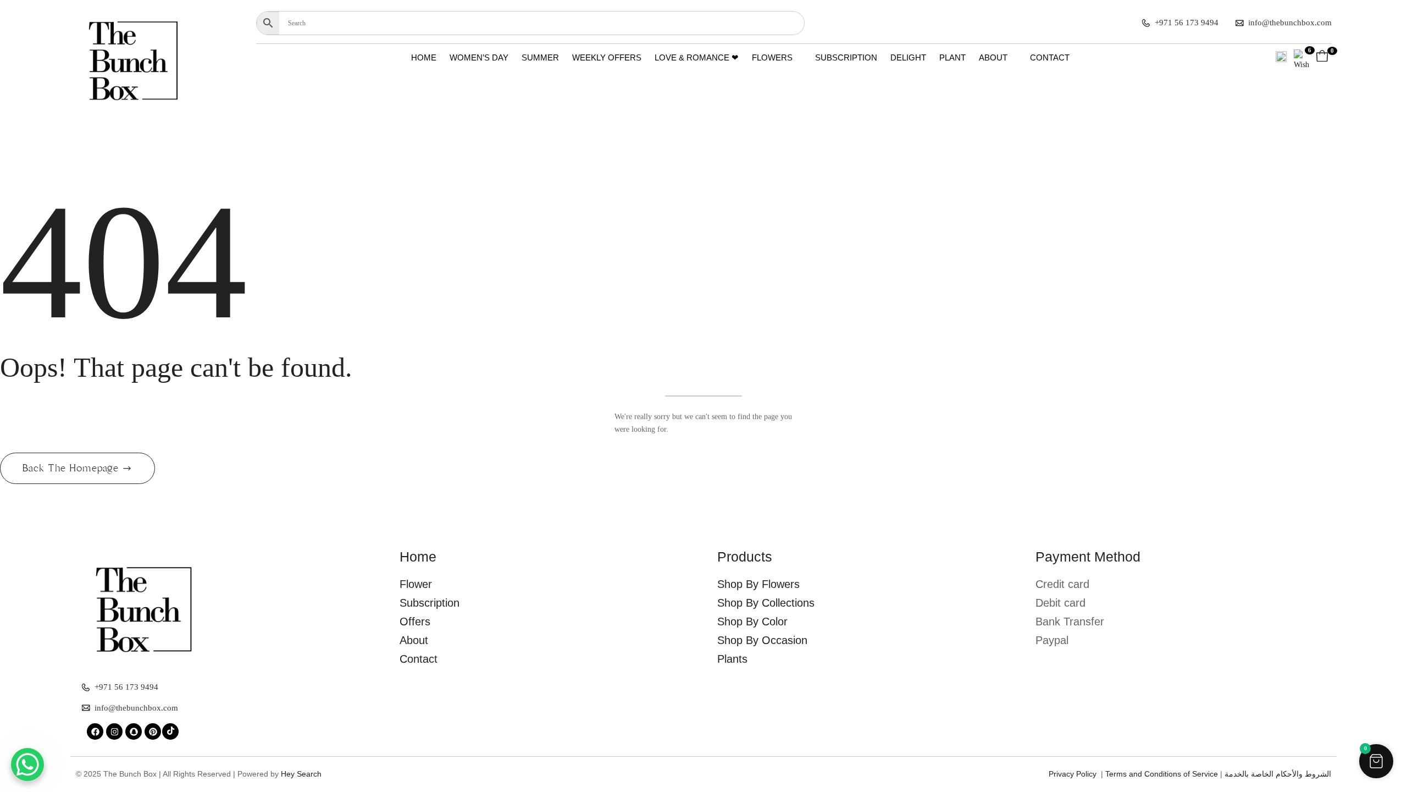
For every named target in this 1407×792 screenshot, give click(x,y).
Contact (1050, 57)
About (993, 57)
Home (423, 57)
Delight (908, 57)
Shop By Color (752, 621)
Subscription (846, 57)
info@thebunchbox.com (1290, 22)
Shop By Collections (766, 603)
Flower (416, 584)
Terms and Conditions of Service (1161, 773)
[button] (1376, 761)
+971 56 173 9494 (1186, 22)
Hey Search (301, 773)
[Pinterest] (153, 731)
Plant (952, 57)
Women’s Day (479, 57)
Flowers (772, 57)
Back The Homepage (72, 468)
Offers (415, 621)
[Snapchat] (133, 731)
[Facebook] (95, 731)
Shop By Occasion (762, 640)
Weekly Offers (606, 57)
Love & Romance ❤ (697, 57)
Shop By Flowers (758, 584)
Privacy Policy (1075, 773)
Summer (540, 57)
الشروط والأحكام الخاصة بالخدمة (1278, 773)
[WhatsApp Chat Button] (27, 764)
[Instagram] (114, 731)
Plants (732, 659)
